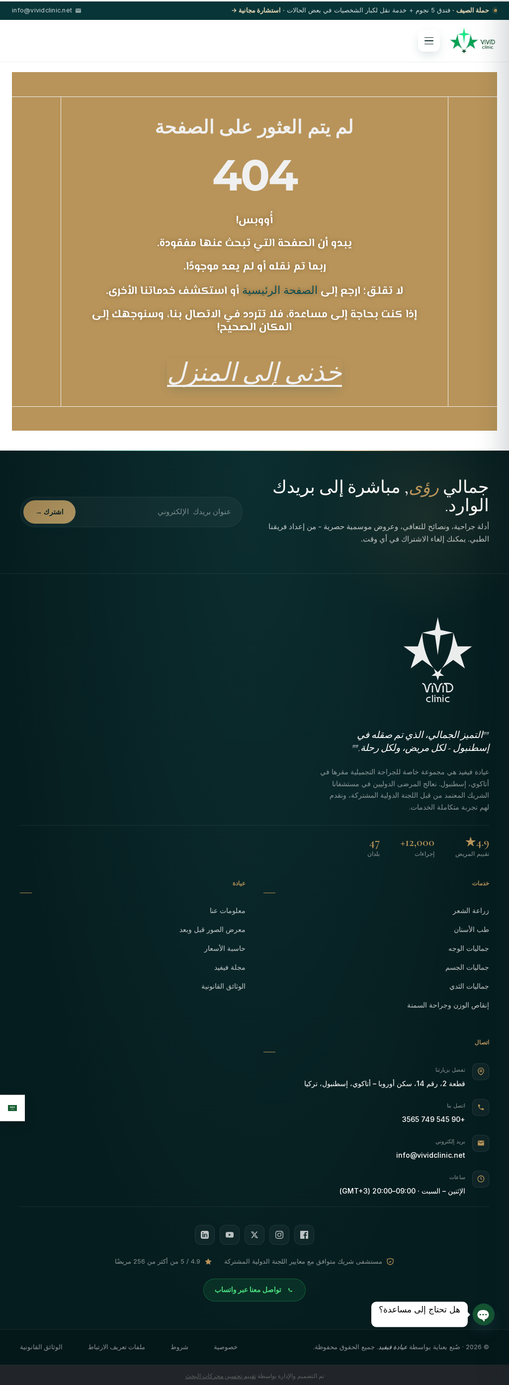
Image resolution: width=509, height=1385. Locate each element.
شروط (179, 1347)
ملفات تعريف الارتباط (116, 1347)
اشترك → (49, 512)
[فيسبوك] (304, 1235)
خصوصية (226, 1347)
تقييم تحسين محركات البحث (220, 1376)
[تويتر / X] (254, 1235)
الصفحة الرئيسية (280, 289)
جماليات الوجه (468, 948)
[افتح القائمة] (429, 41)
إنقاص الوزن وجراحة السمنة (448, 1005)
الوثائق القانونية (223, 986)
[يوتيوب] (230, 1235)
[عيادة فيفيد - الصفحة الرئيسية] (472, 41)
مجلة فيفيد (230, 967)
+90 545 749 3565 (433, 1119)
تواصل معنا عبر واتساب (248, 1289)
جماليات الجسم (467, 967)
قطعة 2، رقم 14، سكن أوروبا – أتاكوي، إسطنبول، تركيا (384, 1083)
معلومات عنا (228, 910)
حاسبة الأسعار (225, 948)
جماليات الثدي (469, 986)
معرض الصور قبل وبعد (212, 929)
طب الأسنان (471, 929)
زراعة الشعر (471, 910)
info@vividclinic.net (430, 1155)
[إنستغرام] (279, 1235)
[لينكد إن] (205, 1235)
